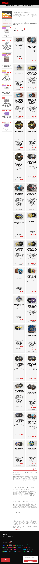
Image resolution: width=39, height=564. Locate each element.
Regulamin (3, 539)
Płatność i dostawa (9, 538)
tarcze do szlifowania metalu (32, 481)
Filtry (5, 560)
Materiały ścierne (10, 5)
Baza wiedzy (13, 6)
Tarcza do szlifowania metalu (6, 23)
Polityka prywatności (10, 536)
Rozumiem (30, 561)
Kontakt (26, 6)
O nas (20, 6)
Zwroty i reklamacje (10, 539)
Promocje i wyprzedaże (27, 5)
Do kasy (33, 3)
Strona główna (7, 20)
